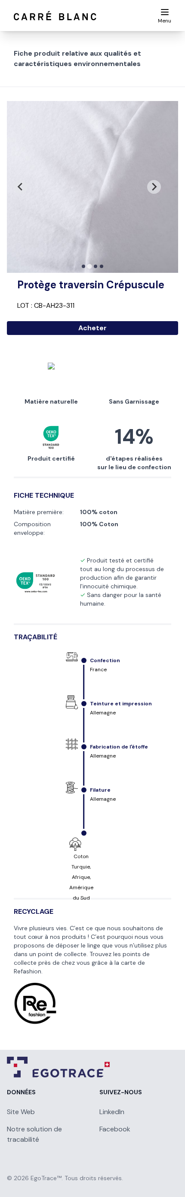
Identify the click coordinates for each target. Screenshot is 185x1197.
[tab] (83, 266)
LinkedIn (111, 1111)
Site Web (21, 1111)
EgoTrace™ (46, 1178)
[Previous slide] (21, 187)
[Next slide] (154, 187)
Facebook (114, 1129)
